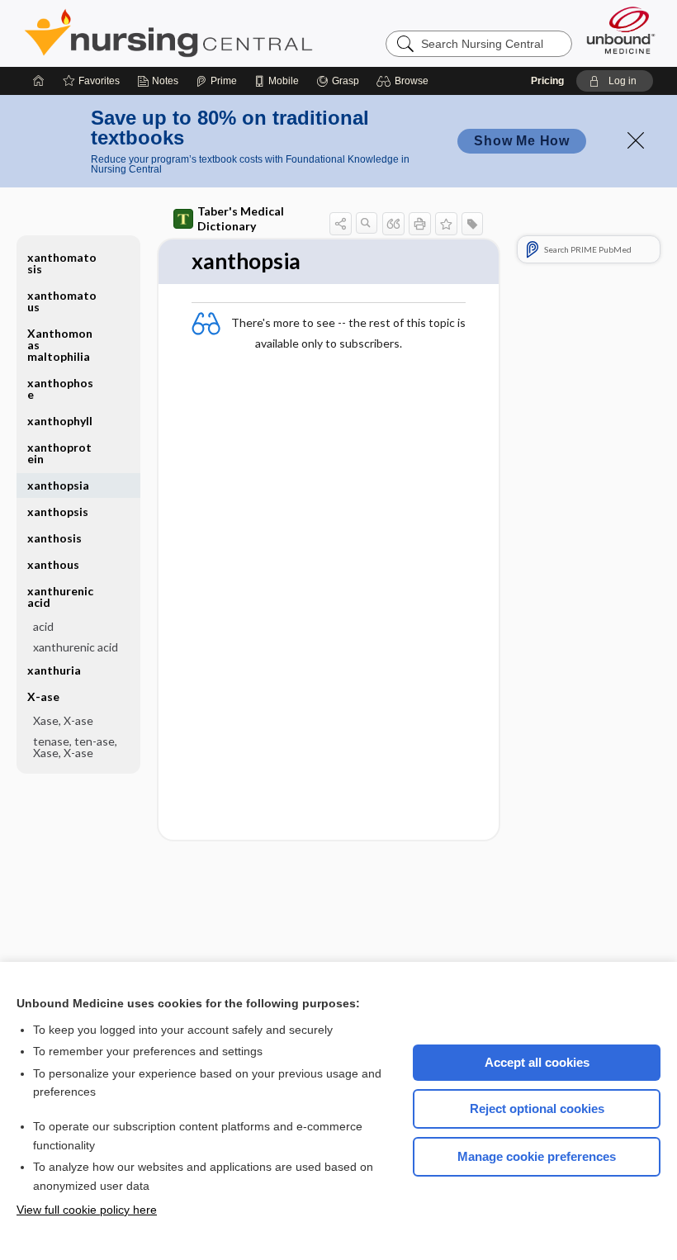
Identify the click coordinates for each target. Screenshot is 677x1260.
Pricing (547, 81)
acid (43, 626)
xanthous (53, 564)
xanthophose (60, 388)
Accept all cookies (537, 1062)
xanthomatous (62, 301)
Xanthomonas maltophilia (59, 344)
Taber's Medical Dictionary (240, 218)
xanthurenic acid (75, 647)
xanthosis (54, 538)
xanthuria (54, 670)
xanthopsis (57, 511)
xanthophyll (59, 421)
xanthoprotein (59, 453)
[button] (404, 81)
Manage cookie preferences (536, 1156)
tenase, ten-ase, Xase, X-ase (75, 747)
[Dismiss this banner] (635, 140)
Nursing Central (230, 33)
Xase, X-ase (63, 720)
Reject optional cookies (537, 1108)
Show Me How (522, 141)
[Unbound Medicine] (621, 30)
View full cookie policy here (87, 1209)
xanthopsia (58, 485)
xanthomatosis (62, 263)
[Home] (39, 81)
